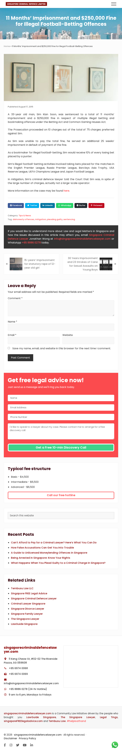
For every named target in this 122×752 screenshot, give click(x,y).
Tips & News (25, 215)
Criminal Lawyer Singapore (28, 603)
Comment (15, 298)
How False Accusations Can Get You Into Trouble (42, 547)
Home (7, 46)
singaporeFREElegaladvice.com (23, 721)
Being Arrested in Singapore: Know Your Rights (40, 558)
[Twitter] (17, 745)
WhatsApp (66, 205)
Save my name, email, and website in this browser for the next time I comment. (61, 348)
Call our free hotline (61, 495)
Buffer (82, 205)
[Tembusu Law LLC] (91, 667)
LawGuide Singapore (24, 624)
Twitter (33, 205)
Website (67, 335)
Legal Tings (109, 717)
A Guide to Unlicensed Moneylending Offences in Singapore (49, 553)
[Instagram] (11, 745)
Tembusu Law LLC (22, 588)
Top (119, 730)
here (66, 191)
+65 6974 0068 (18, 668)
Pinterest (97, 205)
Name (12, 321)
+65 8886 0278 (31, 242)
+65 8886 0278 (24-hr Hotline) (27, 689)
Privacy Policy (27, 738)
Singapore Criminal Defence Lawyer (34, 598)
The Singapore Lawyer (25, 619)
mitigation (40, 219)
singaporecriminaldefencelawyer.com (27, 713)
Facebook (17, 205)
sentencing (69, 219)
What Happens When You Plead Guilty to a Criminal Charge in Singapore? (58, 563)
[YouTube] (25, 745)
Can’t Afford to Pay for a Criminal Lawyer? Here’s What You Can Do (54, 542)
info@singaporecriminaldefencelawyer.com (82, 239)
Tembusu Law (57, 721)
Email (12, 335)
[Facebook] (5, 745)
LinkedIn (49, 205)
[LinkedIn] (31, 745)
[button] (114, 4)
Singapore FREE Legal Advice (29, 593)
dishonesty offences (23, 219)
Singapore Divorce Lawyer (27, 609)
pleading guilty (54, 219)
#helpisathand (76, 721)
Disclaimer (10, 738)
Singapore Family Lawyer (27, 614)
